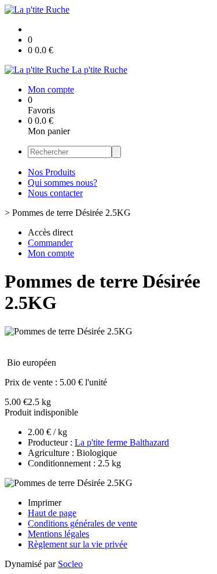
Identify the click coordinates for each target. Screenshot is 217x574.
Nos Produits (51, 172)
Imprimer (44, 502)
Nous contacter (55, 193)
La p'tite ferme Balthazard (122, 442)
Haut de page (52, 513)
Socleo (70, 564)
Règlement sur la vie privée (77, 544)
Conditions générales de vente (82, 523)
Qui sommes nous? (62, 182)
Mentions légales (58, 534)
